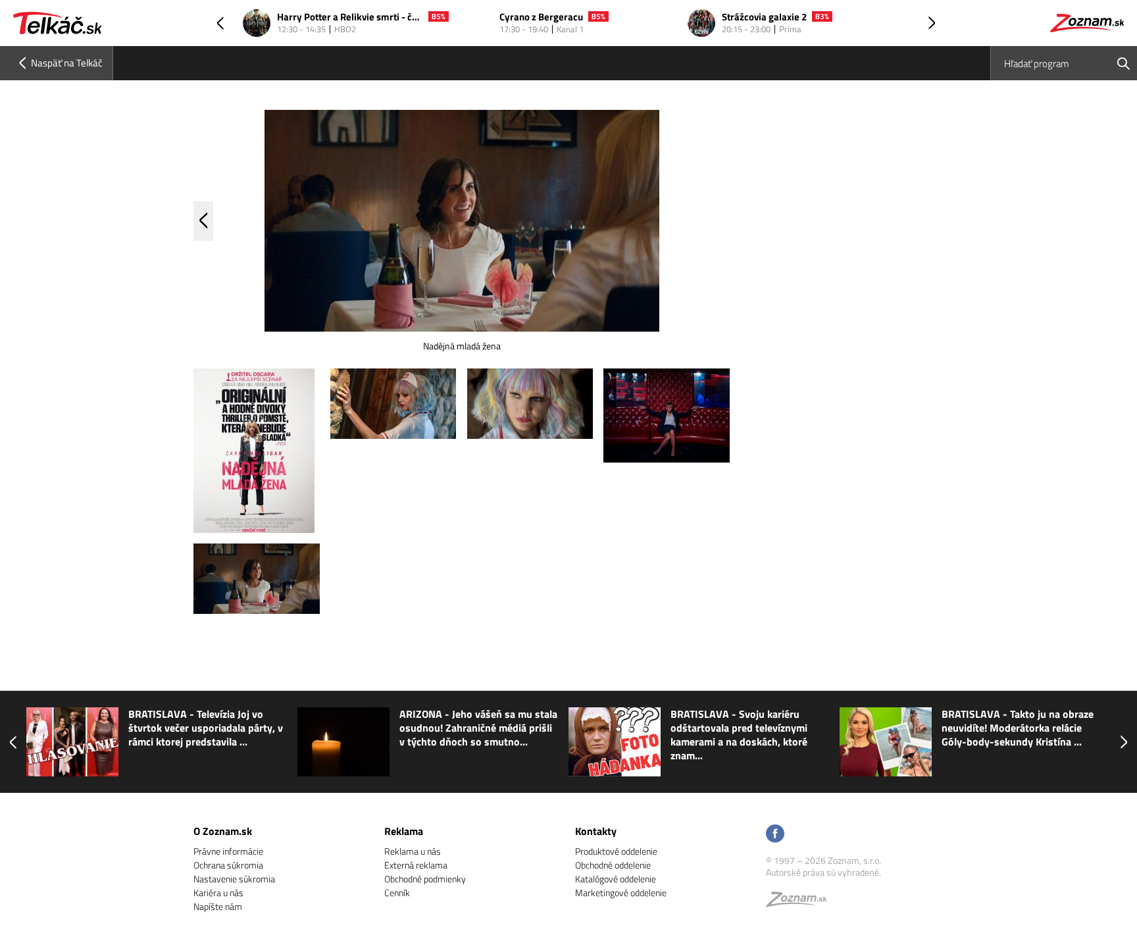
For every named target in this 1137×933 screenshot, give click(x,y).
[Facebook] (775, 834)
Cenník (397, 892)
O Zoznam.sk (222, 831)
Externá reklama (415, 865)
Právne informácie (228, 851)
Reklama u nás (412, 851)
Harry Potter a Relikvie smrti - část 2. (350, 17)
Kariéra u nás (218, 892)
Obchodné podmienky (425, 879)
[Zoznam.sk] (801, 902)
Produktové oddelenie (616, 851)
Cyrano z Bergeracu (541, 17)
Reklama (403, 831)
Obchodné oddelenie (613, 865)
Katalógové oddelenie (615, 879)
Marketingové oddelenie (621, 892)
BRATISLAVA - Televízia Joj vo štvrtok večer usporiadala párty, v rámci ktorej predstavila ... (205, 728)
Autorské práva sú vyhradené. (823, 872)
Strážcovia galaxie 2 (764, 17)
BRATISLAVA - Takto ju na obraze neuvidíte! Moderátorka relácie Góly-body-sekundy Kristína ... (1018, 728)
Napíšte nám (217, 906)
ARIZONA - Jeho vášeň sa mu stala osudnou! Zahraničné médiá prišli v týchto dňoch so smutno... (478, 728)
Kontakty (596, 831)
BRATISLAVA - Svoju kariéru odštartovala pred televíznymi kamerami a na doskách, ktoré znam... (738, 735)
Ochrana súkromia (228, 865)
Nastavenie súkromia (234, 879)
